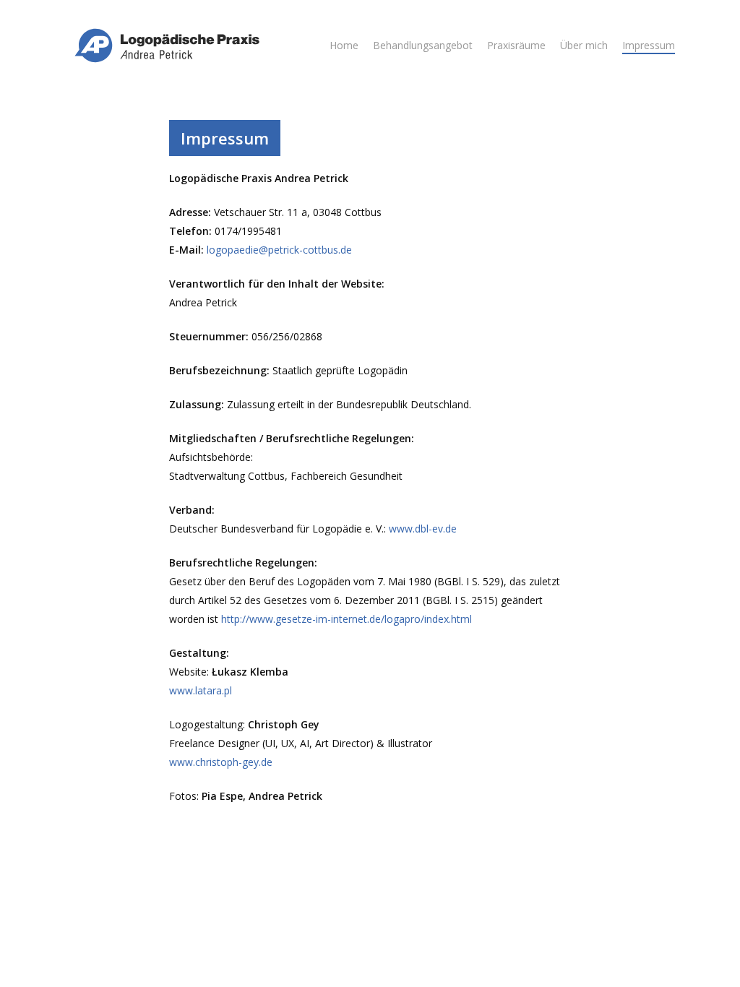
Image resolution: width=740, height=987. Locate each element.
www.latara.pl (200, 690)
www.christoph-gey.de (220, 762)
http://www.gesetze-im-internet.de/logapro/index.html (346, 619)
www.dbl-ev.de (423, 528)
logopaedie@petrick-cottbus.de (279, 250)
